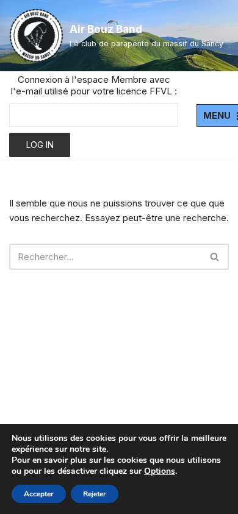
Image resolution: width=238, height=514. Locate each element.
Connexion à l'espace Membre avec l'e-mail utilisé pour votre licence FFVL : (94, 85)
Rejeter (94, 494)
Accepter (39, 494)
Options (159, 471)
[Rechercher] (215, 257)
